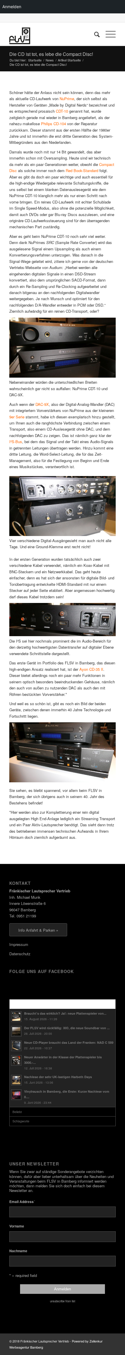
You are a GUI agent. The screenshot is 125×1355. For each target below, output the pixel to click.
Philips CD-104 (53, 123)
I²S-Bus (15, 441)
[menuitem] (94, 34)
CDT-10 (62, 111)
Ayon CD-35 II (91, 669)
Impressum (18, 944)
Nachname (18, 1250)
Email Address (22, 1201)
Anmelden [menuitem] (11, 6)
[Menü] (108, 34)
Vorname (16, 1226)
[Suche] (94, 34)
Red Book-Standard (82, 170)
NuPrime (67, 98)
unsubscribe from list (62, 1301)
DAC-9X (42, 404)
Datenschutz (20, 953)
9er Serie (16, 417)
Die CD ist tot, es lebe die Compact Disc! (51, 54)
